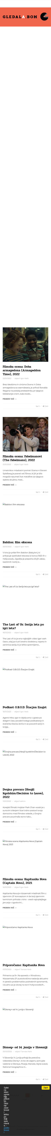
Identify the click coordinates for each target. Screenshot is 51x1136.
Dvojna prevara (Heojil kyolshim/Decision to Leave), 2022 (23, 793)
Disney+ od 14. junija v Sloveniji (25, 1047)
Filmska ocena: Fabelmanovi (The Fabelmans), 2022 (22, 458)
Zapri (46, 1088)
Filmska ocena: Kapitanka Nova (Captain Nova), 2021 (24, 881)
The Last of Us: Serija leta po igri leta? (23, 626)
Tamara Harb (26, 969)
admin (23, 801)
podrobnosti (6, 1130)
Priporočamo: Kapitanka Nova (24, 965)
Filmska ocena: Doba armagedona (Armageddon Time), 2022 (22, 370)
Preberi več (9, 399)
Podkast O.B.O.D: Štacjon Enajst (25, 707)
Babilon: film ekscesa (17, 542)
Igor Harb (24, 378)
